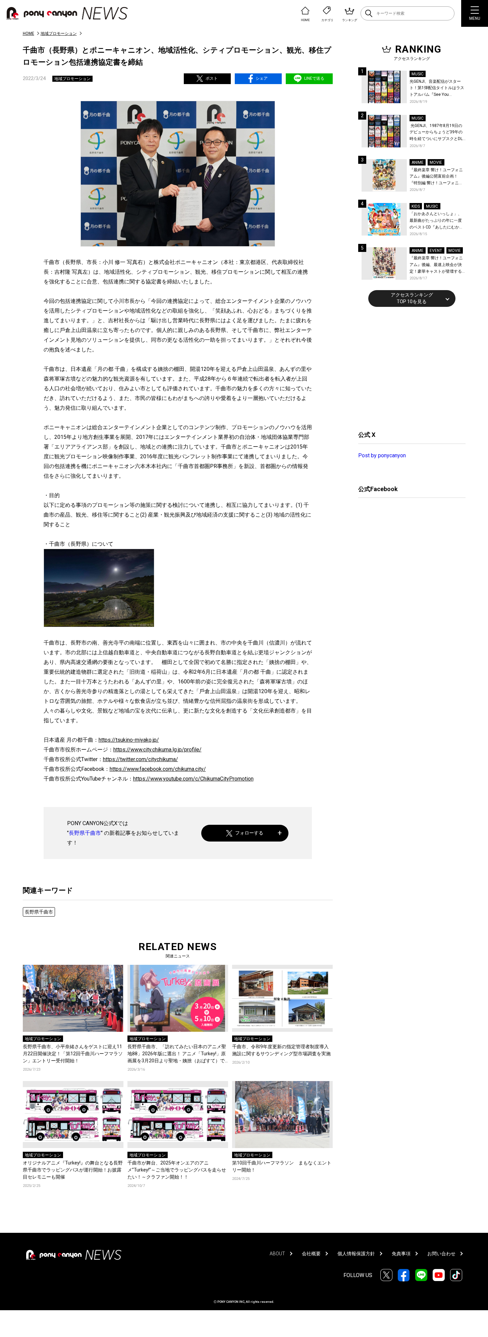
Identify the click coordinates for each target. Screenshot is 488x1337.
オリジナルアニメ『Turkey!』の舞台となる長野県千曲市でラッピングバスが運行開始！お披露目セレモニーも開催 (73, 1170)
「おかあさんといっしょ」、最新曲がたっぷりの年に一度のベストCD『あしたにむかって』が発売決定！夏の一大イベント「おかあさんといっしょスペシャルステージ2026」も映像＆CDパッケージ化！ (436, 220)
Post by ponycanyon (382, 455)
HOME (28, 33)
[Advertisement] (408, 368)
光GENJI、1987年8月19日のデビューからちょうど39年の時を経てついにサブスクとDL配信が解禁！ (436, 132)
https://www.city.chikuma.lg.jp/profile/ (157, 749)
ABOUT (277, 1253)
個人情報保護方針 (356, 1253)
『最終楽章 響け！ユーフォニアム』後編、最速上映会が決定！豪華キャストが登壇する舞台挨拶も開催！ (436, 265)
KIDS (416, 206)
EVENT (436, 250)
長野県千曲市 (85, 833)
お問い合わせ (441, 1253)
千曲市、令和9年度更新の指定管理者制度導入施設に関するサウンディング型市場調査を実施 (281, 1050)
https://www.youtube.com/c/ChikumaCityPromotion (193, 779)
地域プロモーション (59, 33)
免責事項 (401, 1253)
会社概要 (311, 1253)
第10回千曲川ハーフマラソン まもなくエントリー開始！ (281, 1166)
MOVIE (436, 162)
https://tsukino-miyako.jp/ (129, 740)
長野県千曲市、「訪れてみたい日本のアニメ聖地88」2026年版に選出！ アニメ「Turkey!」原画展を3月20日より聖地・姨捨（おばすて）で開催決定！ (176, 1054)
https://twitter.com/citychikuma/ (140, 759)
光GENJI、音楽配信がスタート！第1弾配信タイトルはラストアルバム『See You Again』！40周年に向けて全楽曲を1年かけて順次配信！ (437, 88)
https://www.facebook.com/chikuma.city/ (158, 769)
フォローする (249, 832)
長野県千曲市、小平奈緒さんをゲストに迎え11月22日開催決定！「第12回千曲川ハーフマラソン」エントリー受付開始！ (73, 1053)
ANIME (418, 162)
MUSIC (418, 74)
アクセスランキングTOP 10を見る (412, 298)
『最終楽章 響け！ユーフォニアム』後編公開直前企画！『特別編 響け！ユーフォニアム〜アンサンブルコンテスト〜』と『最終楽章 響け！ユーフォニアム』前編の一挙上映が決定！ (436, 177)
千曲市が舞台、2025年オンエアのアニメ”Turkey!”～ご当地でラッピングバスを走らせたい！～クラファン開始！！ (176, 1170)
